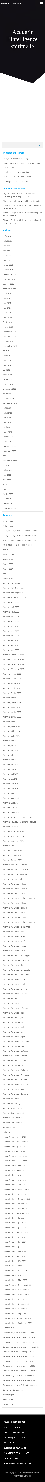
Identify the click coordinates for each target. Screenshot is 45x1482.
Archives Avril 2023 (11, 635)
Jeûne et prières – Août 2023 (15, 1161)
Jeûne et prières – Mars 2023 (15, 1270)
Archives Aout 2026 (11, 626)
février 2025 (8, 322)
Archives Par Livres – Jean (13, 1013)
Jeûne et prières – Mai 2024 (14, 1261)
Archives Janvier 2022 (12, 697)
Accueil (6, 550)
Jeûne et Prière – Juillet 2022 (15, 1146)
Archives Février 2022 (12, 674)
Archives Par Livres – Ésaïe (14, 979)
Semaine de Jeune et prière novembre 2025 (21, 1371)
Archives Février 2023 (12, 678)
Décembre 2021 (9, 503)
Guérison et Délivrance (15, 1448)
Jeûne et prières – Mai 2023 (14, 1256)
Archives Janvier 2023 (12, 702)
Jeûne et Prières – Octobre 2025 (16, 1308)
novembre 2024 (9, 336)
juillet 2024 (7, 355)
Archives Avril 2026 (11, 650)
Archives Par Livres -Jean (13, 1098)
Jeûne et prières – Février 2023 (16, 1203)
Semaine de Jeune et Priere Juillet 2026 (19, 1352)
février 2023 (8, 436)
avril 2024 (7, 370)
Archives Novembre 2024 (13, 836)
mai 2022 (7, 480)
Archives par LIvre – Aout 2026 (15, 869)
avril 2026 (7, 255)
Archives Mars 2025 (11, 807)
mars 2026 (7, 260)
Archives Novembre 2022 (13, 826)
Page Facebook (11, 1458)
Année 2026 (8, 578)
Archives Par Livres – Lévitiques (16, 1041)
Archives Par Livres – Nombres (15, 1060)
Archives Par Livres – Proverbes (16, 1075)
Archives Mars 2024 (11, 803)
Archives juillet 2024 (11, 731)
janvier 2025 (8, 327)
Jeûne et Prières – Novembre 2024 (17, 1294)
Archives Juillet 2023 (11, 726)
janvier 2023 (8, 441)
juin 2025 (7, 303)
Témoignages (8, 1394)
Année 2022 (8, 559)
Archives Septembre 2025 (13, 1122)
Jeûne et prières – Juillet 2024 (15, 1227)
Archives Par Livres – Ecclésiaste (16, 970)
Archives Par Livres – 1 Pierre (15, 888)
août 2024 (7, 351)
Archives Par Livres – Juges (14, 1036)
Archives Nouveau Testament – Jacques (19, 822)
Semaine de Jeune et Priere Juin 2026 (18, 1356)
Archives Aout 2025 (11, 621)
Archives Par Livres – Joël (13, 1027)
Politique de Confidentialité (17, 1463)
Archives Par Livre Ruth (12, 879)
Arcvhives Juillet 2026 (12, 1127)
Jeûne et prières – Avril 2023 (15, 1175)
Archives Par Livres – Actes (14, 936)
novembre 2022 (9, 451)
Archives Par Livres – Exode (14, 984)
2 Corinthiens (8, 526)
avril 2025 (7, 312)
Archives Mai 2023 (10, 774)
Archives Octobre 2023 (12, 850)
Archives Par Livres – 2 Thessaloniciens (19, 922)
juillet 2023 (7, 413)
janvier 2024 (8, 384)
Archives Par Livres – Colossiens (16, 960)
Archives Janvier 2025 (12, 712)
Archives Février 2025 (12, 688)
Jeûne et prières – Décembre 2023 (17, 1194)
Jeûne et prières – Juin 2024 (14, 1242)
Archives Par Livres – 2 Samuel (15, 917)
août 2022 (7, 465)
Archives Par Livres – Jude (13, 1032)
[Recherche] (40, 145)
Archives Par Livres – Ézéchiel (15, 989)
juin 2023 (7, 417)
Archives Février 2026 (12, 693)
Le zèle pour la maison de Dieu (16, 181)
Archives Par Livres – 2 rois (14, 912)
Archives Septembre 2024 (13, 1118)
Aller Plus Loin (9, 554)
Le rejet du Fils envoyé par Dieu (16, 172)
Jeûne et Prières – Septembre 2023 (17, 1318)
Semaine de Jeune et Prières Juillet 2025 (19, 1375)
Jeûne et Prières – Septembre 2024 (17, 1323)
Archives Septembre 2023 (13, 1113)
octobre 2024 (8, 341)
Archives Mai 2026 (10, 788)
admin (5, 205)
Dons (24, 1437)
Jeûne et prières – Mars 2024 (15, 1275)
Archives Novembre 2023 (13, 831)
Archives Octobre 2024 (12, 855)
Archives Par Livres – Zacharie (15, 1094)
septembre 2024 (10, 346)
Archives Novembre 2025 (13, 841)
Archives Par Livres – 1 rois (14, 893)
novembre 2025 (9, 279)
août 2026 (7, 236)
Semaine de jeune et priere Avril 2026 (19, 1337)
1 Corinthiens (8, 521)
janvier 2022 (8, 499)
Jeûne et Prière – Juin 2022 (14, 1151)
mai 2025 (7, 308)
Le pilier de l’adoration (32, 201)
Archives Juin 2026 (10, 764)
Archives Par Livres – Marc (14, 1046)
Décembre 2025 (9, 274)
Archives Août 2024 (11, 616)
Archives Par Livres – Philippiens (16, 1070)
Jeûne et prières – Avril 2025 (15, 1184)
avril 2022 (7, 484)
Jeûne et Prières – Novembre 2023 (17, 1289)
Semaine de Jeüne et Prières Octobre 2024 (20, 1385)
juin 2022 (7, 475)
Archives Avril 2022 (11, 631)
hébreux (6, 1132)
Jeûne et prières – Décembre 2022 (17, 1189)
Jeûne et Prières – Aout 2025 (15, 1165)
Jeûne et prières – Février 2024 (16, 1208)
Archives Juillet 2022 (11, 721)
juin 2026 (7, 246)
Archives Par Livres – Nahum (15, 1056)
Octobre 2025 (8, 1328)
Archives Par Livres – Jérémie (15, 1017)
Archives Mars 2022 (11, 793)
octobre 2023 (8, 398)
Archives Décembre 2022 (13, 655)
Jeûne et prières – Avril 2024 (15, 1180)
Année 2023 (8, 564)
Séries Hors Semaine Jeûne (14, 1390)
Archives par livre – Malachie (15, 874)
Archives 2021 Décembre (13, 583)
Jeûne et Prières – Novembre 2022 (17, 1285)
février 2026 (8, 265)
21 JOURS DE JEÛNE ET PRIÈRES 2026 (18, 545)
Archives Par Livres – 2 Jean (14, 903)
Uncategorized (9, 1404)
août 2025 (7, 293)
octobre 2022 (8, 456)
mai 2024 (7, 365)
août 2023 (7, 408)
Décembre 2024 (9, 331)
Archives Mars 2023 (11, 798)
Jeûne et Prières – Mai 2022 (14, 1251)
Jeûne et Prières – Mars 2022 (15, 1266)
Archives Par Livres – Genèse (15, 998)
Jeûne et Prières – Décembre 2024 (17, 1199)
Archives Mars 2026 (11, 812)
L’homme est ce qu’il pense (16, 1453)
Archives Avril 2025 (11, 645)
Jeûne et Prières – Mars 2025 (15, 1280)
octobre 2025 (8, 284)
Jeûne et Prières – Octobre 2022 (16, 1299)
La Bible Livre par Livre (15, 1432)
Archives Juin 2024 (10, 750)
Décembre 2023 (9, 389)
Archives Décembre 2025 (13, 669)
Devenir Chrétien (12, 1427)
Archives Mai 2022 (10, 769)
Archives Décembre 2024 (13, 664)
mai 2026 (7, 250)
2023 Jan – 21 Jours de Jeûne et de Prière (20, 530)
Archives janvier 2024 (12, 707)
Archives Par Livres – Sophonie (16, 1089)
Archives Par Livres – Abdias (14, 931)
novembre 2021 (9, 508)
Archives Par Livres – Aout (14, 951)
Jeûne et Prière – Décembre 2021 (16, 1141)
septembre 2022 (10, 460)
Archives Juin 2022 (10, 741)
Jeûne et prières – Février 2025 (16, 1213)
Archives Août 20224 (11, 607)
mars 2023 (7, 432)
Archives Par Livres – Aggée (14, 941)
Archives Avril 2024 (11, 640)
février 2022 (8, 494)
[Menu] (42, 3)
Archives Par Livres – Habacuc (15, 1003)
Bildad (5, 220)
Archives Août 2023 (11, 612)
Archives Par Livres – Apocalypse (16, 955)
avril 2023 (7, 427)
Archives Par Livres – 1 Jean (14, 884)
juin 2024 (7, 360)
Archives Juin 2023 (10, 745)
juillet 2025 (7, 298)
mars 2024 (7, 374)
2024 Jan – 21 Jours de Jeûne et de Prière (20, 535)
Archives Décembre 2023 (13, 659)
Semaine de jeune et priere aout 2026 (19, 1332)
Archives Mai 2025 (10, 783)
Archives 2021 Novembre (13, 588)
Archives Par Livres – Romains (15, 1084)
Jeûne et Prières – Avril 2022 (14, 1170)
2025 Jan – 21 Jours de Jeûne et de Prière (20, 540)
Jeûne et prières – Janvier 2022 (16, 1218)
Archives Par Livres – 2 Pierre (15, 908)
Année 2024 (8, 569)
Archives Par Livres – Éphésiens (16, 974)
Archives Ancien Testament (14, 597)
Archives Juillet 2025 (11, 736)
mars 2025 (7, 317)
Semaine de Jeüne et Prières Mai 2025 (19, 1380)
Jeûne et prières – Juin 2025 (14, 1246)
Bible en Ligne (10, 1442)
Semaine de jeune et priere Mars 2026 (19, 1366)
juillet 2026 (7, 241)
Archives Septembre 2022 (13, 1108)
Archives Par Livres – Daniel (14, 965)
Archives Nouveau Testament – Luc (17, 817)
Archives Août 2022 (11, 602)
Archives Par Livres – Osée (14, 1065)
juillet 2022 (7, 470)
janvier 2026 (8, 269)
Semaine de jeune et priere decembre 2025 (21, 1342)
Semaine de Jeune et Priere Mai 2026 (18, 1361)
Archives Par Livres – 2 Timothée (16, 927)
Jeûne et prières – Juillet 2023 (15, 1223)
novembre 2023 (9, 394)
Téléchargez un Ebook (14, 1422)
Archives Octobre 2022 (12, 846)
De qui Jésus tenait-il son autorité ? (17, 177)
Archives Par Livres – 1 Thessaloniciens (19, 898)
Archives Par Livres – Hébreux (15, 1008)
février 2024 (8, 379)
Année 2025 (8, 573)
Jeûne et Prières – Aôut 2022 (15, 1156)
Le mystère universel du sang (15, 158)
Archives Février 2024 (12, 683)
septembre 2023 (10, 403)
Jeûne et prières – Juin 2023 (14, 1237)
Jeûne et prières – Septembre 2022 (17, 1313)
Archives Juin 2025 (10, 755)
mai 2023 (7, 422)
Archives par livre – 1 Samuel (15, 865)
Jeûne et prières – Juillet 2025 (15, 1232)
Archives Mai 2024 (10, 779)
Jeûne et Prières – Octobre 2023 (16, 1304)
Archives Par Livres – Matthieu (15, 1051)
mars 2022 (7, 489)
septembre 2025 (10, 289)
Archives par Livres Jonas (13, 1103)
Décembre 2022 (9, 446)
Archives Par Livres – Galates (15, 993)
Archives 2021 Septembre (13, 592)
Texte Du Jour (8, 1399)
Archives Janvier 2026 (12, 717)
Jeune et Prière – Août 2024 (14, 1137)
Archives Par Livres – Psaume (15, 1079)
